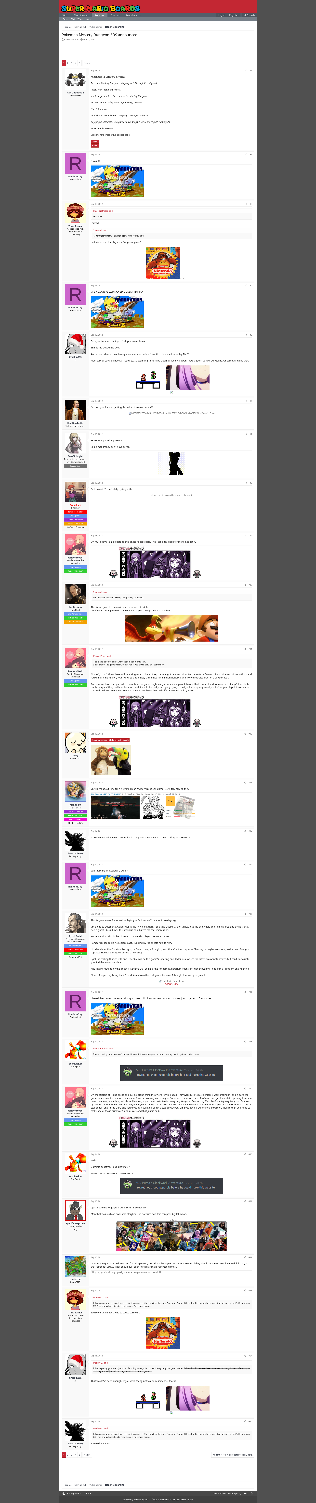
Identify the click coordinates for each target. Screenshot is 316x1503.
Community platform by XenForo (149, 1499)
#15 (250, 864)
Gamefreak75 (75, 957)
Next (86, 62)
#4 (251, 285)
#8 (251, 482)
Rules (65, 19)
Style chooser (64, 1493)
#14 (250, 831)
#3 (251, 204)
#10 (250, 585)
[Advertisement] (158, 50)
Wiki (65, 15)
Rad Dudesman (71, 39)
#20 (250, 1154)
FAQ (73, 19)
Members (131, 15)
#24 (250, 1355)
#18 (250, 1041)
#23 (250, 1290)
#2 (251, 154)
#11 (250, 649)
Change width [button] (74, 1493)
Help (246, 1493)
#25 (250, 1421)
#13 (250, 782)
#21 (250, 1201)
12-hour (87, 1493)
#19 (250, 1088)
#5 (251, 334)
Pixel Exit (189, 1499)
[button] (140, 15)
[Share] (246, 71)
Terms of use (219, 1493)
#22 (250, 1257)
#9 (251, 535)
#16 (250, 914)
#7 (251, 434)
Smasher (80, 527)
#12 (250, 733)
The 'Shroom (81, 15)
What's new (83, 19)
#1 (251, 70)
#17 (250, 992)
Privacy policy (234, 1493)
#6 (251, 401)
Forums (99, 15)
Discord (115, 15)
